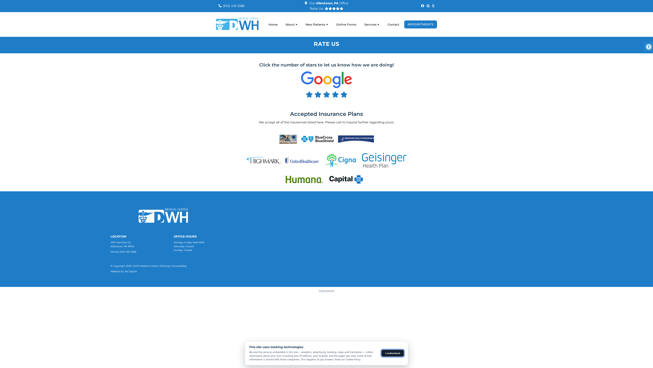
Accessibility (179, 265)
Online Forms (346, 24)
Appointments (421, 24)
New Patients (315, 24)
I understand (392, 353)
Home (273, 24)
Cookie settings (326, 290)
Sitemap (165, 265)
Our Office (328, 3)
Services (370, 24)
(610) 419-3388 (233, 6)
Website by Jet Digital (124, 271)
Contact (393, 24)
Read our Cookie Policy (347, 359)
